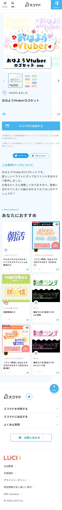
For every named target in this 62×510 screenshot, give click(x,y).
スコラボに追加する (31, 126)
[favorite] (51, 114)
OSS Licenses (11, 494)
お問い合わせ (32, 437)
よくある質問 (12, 424)
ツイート (23, 155)
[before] (3, 81)
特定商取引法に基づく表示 (18, 487)
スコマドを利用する (16, 409)
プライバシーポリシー (15, 480)
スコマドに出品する (16, 416)
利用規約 (8, 473)
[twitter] (29, 397)
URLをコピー (41, 155)
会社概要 (8, 466)
